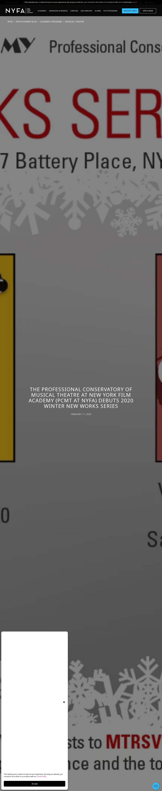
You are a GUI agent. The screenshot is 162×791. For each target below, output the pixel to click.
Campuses (74, 11)
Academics (42, 11)
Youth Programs (110, 11)
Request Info (130, 11)
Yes (133, 2)
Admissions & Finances (58, 11)
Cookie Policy (41, 776)
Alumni (98, 11)
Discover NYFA (86, 11)
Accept (34, 784)
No (136, 2)
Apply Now (148, 11)
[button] (64, 702)
